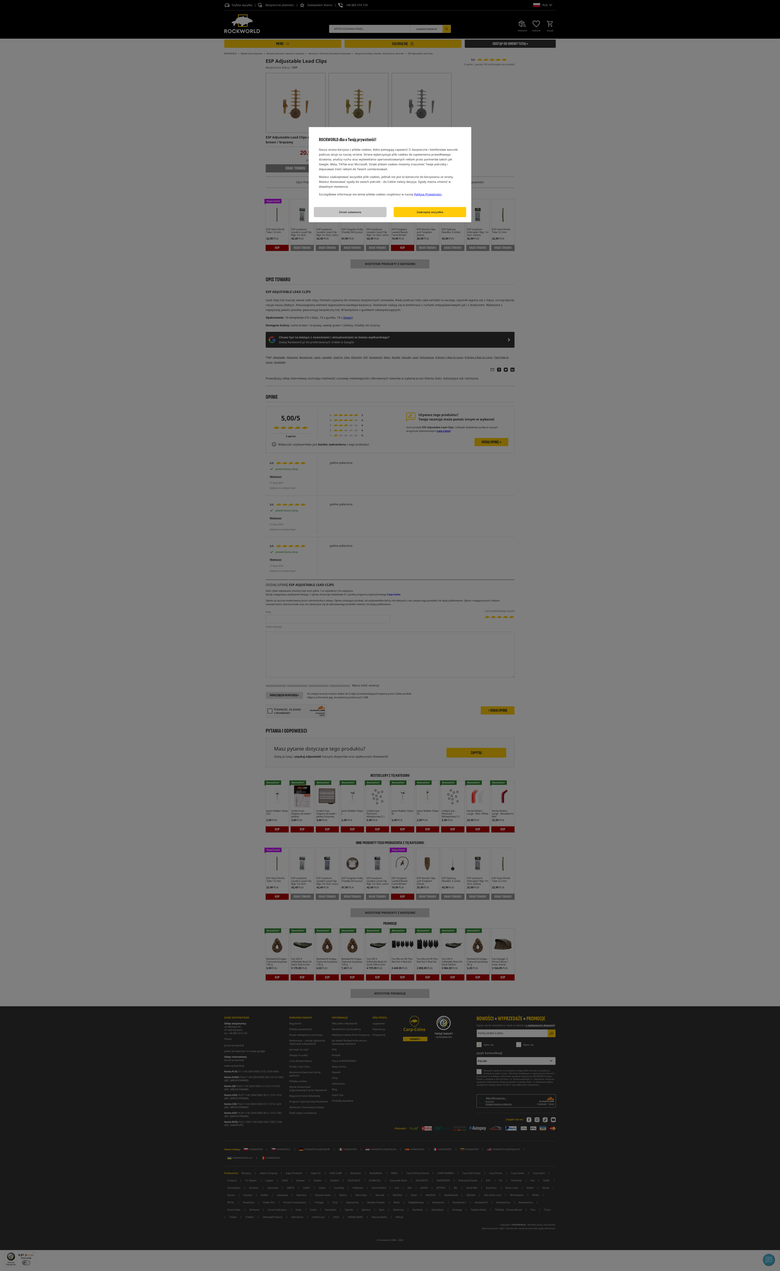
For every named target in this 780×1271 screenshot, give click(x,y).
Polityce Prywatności (428, 194)
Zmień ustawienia (350, 212)
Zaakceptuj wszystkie (430, 212)
